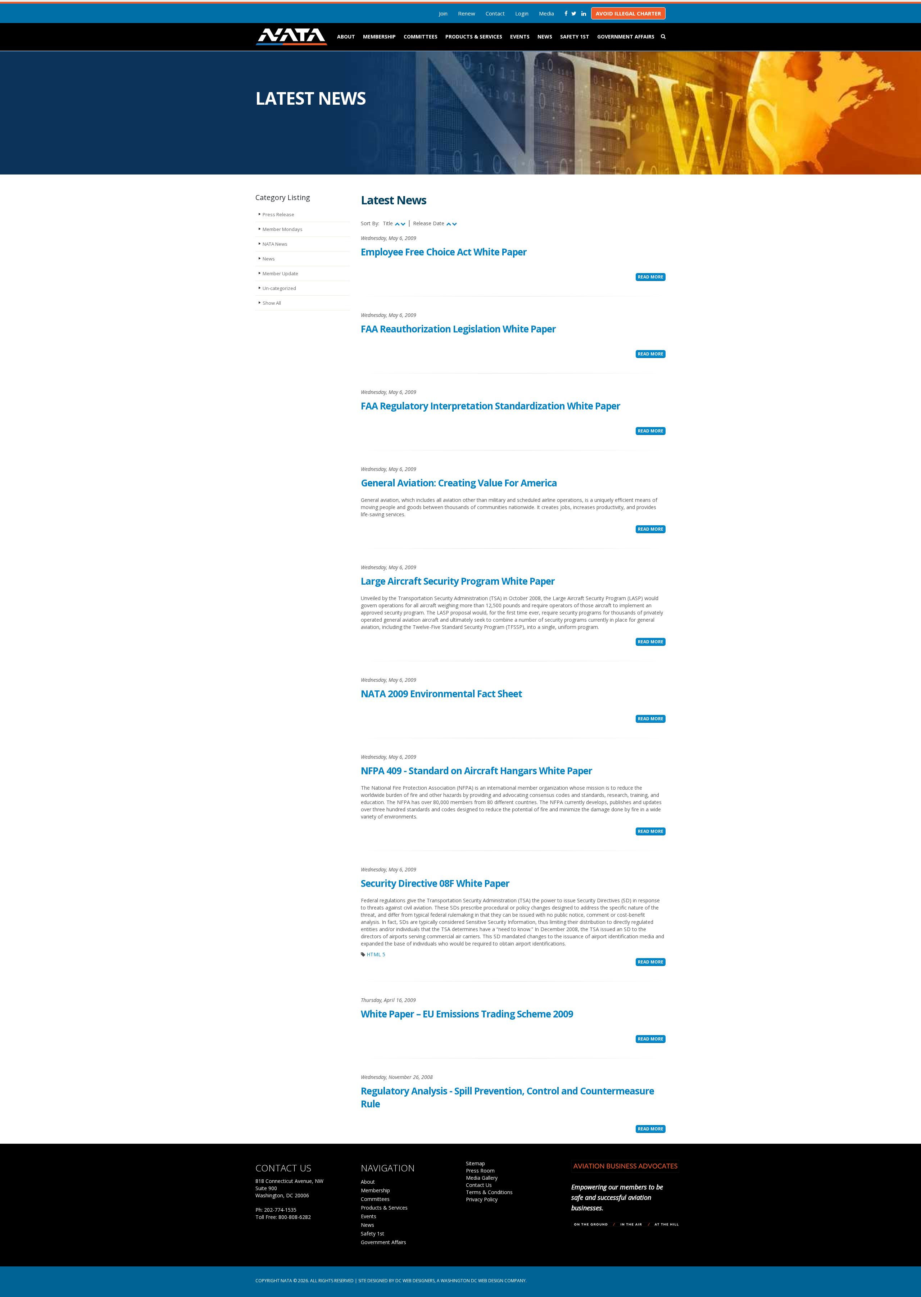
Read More (650, 277)
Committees (420, 36)
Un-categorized (279, 288)
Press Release (278, 214)
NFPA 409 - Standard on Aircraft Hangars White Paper (476, 770)
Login (521, 13)
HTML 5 (376, 954)
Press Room (480, 1170)
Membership (379, 36)
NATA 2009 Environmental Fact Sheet (441, 693)
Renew (466, 13)
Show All (272, 303)
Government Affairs (625, 36)
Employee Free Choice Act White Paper (444, 251)
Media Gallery (482, 1177)
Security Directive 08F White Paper (435, 883)
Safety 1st (574, 36)
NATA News (275, 244)
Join (443, 13)
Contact (495, 13)
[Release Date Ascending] (448, 223)
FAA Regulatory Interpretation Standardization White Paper (490, 405)
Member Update (280, 273)
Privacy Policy (482, 1199)
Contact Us (479, 1185)
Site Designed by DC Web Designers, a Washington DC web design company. (442, 1281)
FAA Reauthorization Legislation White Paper (458, 328)
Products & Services (473, 36)
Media (546, 13)
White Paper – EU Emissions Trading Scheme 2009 (467, 1013)
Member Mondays (283, 229)
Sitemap (475, 1163)
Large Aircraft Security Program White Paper (458, 581)
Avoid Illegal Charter (628, 13)
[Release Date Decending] (454, 223)
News (544, 36)
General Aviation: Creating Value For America (459, 482)
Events (520, 36)
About (346, 36)
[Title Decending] (402, 223)
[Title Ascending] (397, 223)
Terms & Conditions (489, 1192)
